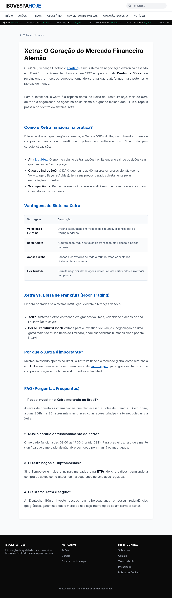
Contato (122, 555)
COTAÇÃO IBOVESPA (115, 15)
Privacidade (125, 566)
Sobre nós (124, 550)
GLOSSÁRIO (54, 15)
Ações (65, 550)
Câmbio (66, 555)
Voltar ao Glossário (33, 35)
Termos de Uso (126, 561)
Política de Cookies (129, 572)
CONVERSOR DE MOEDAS (82, 15)
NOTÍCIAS (140, 15)
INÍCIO (9, 15)
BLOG (38, 15)
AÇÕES (22, 15)
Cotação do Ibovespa (74, 561)
